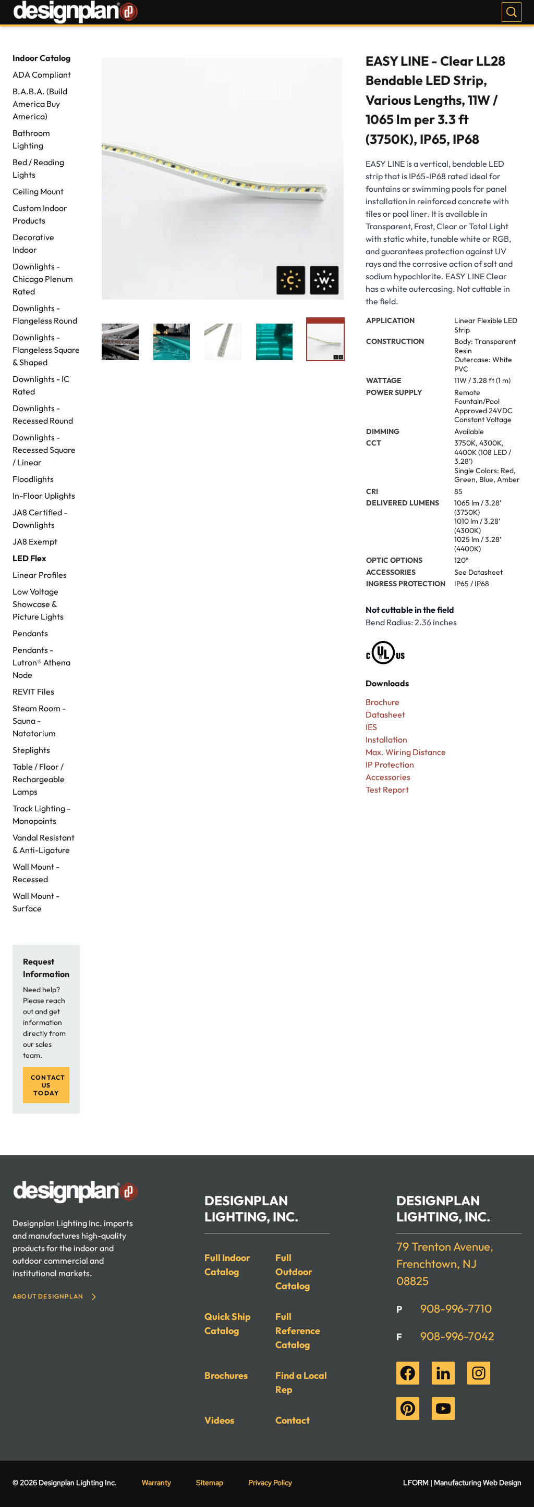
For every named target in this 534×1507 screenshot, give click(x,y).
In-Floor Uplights (44, 495)
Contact (292, 1420)
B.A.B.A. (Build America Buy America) (40, 103)
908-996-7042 (457, 1336)
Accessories (388, 777)
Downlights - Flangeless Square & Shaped (46, 349)
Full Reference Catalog (297, 1331)
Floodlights (33, 479)
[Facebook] (407, 1373)
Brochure (382, 702)
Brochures (226, 1375)
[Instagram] (478, 1373)
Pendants (30, 633)
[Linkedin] (443, 1373)
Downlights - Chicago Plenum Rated (43, 279)
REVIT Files (33, 691)
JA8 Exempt (35, 541)
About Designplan (48, 1296)
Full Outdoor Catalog (293, 1272)
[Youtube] (443, 1408)
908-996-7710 (456, 1308)
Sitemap (209, 1482)
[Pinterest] (407, 1408)
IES (371, 727)
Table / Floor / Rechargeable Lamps (39, 779)
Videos (219, 1420)
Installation (386, 739)
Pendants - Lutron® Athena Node (41, 662)
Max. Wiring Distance (406, 752)
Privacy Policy (270, 1482)
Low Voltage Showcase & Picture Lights (38, 604)
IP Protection (390, 764)
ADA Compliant (42, 74)
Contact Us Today (48, 1085)
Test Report (387, 789)
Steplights (31, 750)
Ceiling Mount (38, 191)
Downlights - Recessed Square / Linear (44, 449)
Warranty (156, 1482)
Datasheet (385, 714)
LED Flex (29, 558)
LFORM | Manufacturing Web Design (462, 1482)
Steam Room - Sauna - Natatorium (39, 720)
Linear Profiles (40, 575)
